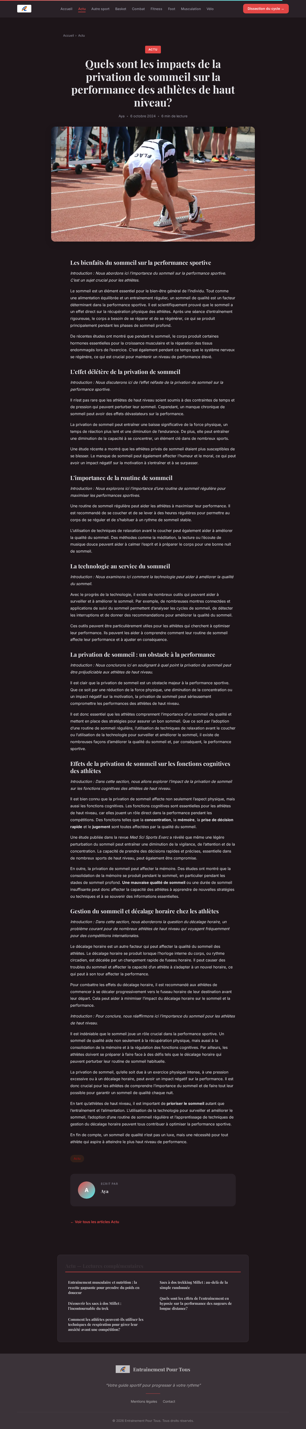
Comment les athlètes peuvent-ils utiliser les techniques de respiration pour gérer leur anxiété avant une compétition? (105, 1324)
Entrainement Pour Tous (161, 1369)
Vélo (210, 8)
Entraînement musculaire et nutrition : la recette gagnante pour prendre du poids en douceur (103, 1287)
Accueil (66, 8)
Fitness (156, 8)
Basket (120, 8)
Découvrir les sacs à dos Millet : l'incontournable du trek (94, 1306)
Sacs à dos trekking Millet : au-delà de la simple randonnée (194, 1285)
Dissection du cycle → (266, 8)
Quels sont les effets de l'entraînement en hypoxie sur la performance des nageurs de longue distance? (196, 1303)
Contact (169, 1401)
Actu (82, 8)
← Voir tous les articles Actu (94, 1222)
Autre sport (100, 8)
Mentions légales (144, 1401)
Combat (138, 8)
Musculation (191, 8)
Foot (171, 8)
